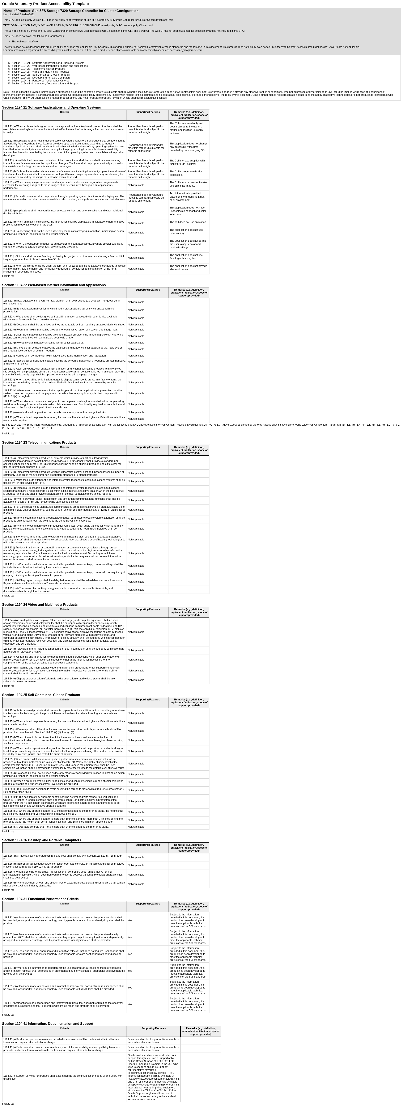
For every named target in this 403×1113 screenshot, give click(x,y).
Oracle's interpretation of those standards (160, 47)
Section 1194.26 (21, 77)
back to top (8, 276)
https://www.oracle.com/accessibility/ (136, 50)
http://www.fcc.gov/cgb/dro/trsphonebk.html (155, 1084)
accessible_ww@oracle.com (186, 50)
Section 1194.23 (21, 68)
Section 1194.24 (21, 71)
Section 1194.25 (21, 74)
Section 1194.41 (21, 83)
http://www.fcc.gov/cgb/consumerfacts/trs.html (153, 1078)
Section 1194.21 (21, 63)
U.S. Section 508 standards (108, 47)
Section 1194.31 (21, 80)
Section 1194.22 (21, 65)
